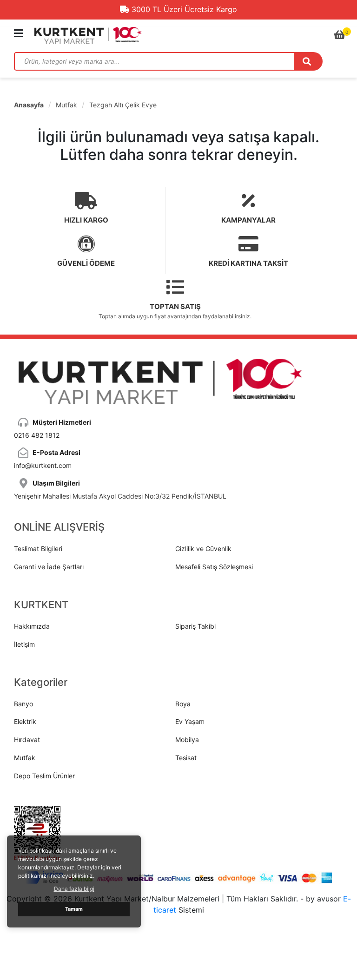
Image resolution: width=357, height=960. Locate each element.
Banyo (23, 704)
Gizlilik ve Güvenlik (203, 548)
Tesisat (186, 758)
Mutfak (66, 105)
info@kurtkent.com (43, 465)
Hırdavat (27, 739)
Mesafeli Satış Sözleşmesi (214, 567)
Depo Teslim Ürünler (44, 776)
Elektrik (25, 721)
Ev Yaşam (190, 721)
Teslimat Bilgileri (38, 548)
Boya (183, 704)
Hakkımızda (32, 626)
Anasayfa (29, 105)
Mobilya (187, 739)
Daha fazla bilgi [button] (74, 888)
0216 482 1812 (37, 435)
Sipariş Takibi (195, 626)
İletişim (24, 644)
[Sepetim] (339, 35)
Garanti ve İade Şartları (49, 567)
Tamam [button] (74, 909)
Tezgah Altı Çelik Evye (123, 105)
